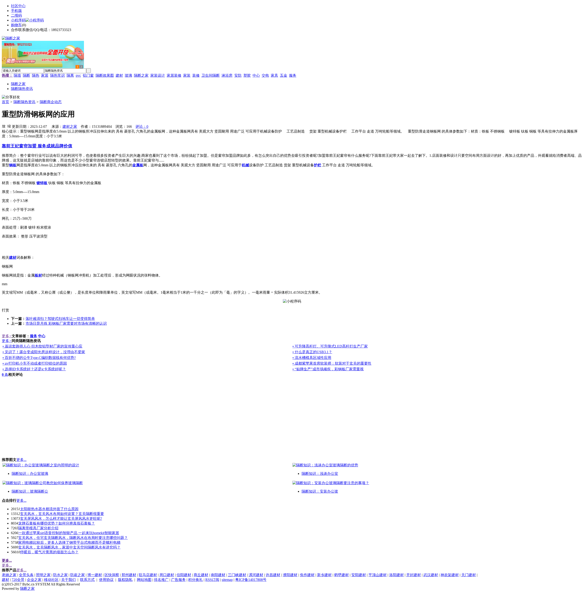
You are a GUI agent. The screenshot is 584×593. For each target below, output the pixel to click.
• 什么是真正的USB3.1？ (312, 352)
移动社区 (51, 580)
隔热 (35, 75)
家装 (186, 75)
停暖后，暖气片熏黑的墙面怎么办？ (49, 552)
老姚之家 (9, 575)
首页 (5, 102)
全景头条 (26, 575)
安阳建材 (358, 575)
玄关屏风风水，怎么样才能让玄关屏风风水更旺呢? (61, 518)
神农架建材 (450, 575)
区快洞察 (111, 575)
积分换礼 (195, 580)
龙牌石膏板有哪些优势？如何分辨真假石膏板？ (56, 523)
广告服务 (178, 580)
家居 (44, 75)
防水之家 (60, 575)
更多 (7, 336)
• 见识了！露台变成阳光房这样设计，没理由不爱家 (44, 352)
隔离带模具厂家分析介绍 (38, 528)
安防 (238, 75)
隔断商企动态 (51, 102)
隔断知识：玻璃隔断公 (30, 491)
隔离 (70, 75)
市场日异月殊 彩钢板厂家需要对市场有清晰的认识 (66, 323)
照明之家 (43, 575)
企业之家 (34, 580)
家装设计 (157, 75)
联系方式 (87, 580)
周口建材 (166, 575)
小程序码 (18, 20)
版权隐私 (125, 580)
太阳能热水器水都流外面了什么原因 (49, 509)
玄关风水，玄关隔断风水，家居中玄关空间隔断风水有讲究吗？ (69, 547)
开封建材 (413, 575)
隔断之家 (141, 75)
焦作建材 (307, 575)
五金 (283, 75)
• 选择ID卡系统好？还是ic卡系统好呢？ (34, 369)
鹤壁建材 (341, 575)
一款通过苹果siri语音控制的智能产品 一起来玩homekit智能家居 (68, 533)
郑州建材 (129, 575)
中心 (256, 75)
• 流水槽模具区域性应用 (311, 358)
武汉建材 (430, 575)
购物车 (16, 25)
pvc (78, 75)
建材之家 (70, 126)
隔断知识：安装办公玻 (320, 491)
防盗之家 (77, 575)
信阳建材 (184, 575)
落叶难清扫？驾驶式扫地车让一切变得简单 (60, 319)
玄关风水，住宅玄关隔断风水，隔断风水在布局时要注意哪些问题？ (73, 538)
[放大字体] (3, 126)
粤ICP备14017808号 (250, 580)
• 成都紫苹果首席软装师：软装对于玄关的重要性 (331, 363)
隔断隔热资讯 (24, 102)
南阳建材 (218, 575)
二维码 (16, 15)
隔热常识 (57, 75)
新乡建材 (324, 575)
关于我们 (68, 580)
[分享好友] (11, 97)
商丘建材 (201, 575)
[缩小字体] (9, 126)
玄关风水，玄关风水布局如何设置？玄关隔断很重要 (62, 514)
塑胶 (247, 75)
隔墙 (17, 75)
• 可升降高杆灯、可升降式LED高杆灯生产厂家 (330, 346)
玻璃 (128, 75)
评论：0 (142, 126)
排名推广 (161, 580)
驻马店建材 (148, 575)
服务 (292, 75)
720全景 (18, 580)
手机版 (16, 11)
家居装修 (174, 75)
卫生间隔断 (210, 75)
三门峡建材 (237, 575)
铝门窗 (88, 75)
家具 (274, 75)
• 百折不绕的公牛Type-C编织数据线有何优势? (39, 358)
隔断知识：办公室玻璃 (30, 473)
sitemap (227, 580)
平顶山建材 (377, 575)
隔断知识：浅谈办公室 (320, 473)
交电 (265, 75)
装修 (196, 75)
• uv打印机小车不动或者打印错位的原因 (35, 363)
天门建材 (468, 575)
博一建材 (94, 575)
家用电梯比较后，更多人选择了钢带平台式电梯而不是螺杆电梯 (69, 542)
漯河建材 (256, 575)
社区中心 (18, 6)
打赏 (5, 310)
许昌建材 (273, 575)
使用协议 (106, 580)
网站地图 (144, 580)
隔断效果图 (105, 75)
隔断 (26, 75)
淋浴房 (227, 75)
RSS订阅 (212, 580)
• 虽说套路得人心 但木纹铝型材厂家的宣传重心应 (42, 346)
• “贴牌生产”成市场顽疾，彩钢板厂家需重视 (328, 369)
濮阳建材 (290, 575)
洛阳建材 (396, 575)
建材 (119, 75)
